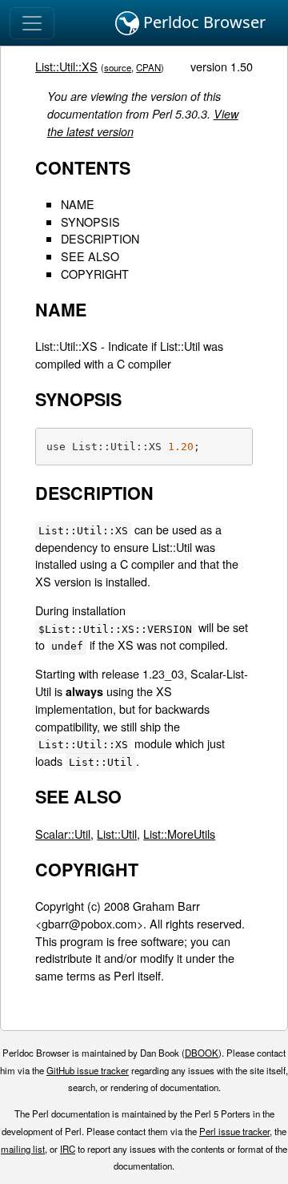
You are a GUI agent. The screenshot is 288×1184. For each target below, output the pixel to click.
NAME (77, 203)
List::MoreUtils (179, 833)
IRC (67, 1148)
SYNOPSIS (90, 221)
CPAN (148, 67)
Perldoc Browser (202, 22)
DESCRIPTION (100, 238)
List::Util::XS (66, 66)
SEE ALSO (90, 256)
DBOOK (201, 1052)
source (117, 67)
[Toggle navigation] (32, 23)
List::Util (117, 833)
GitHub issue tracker (87, 1070)
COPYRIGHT (95, 273)
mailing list (23, 1148)
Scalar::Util (62, 833)
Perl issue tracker (234, 1131)
